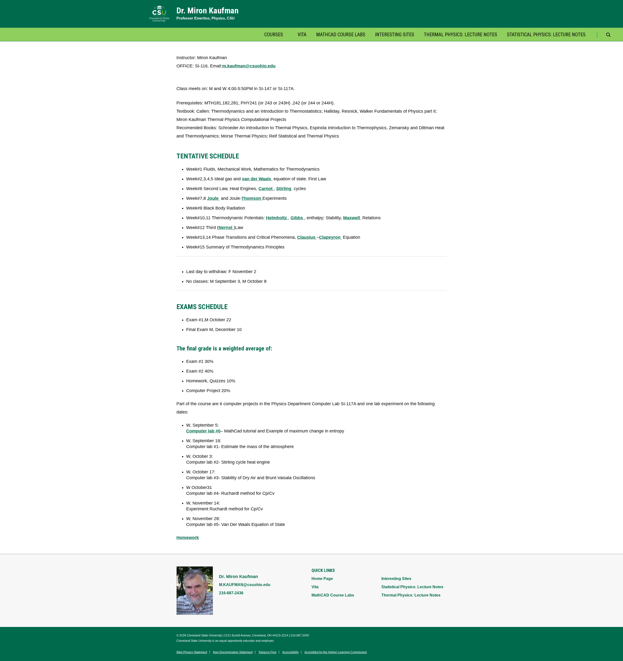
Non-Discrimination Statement (233, 652)
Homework (187, 537)
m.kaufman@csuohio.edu (248, 66)
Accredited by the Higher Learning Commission (335, 652)
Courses (273, 34)
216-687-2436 (231, 593)
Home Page (322, 579)
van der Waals (257, 178)
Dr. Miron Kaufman (207, 10)
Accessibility (290, 652)
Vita (302, 34)
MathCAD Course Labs (340, 34)
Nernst (226, 227)
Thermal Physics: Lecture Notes (460, 34)
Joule (213, 198)
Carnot (266, 188)
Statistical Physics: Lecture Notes (546, 34)
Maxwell (352, 217)
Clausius (307, 237)
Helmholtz (277, 217)
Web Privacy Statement (191, 652)
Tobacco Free (267, 652)
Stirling (284, 188)
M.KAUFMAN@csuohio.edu (244, 585)
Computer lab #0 (203, 431)
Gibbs (297, 217)
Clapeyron (330, 237)
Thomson (251, 198)
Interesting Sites (394, 34)
